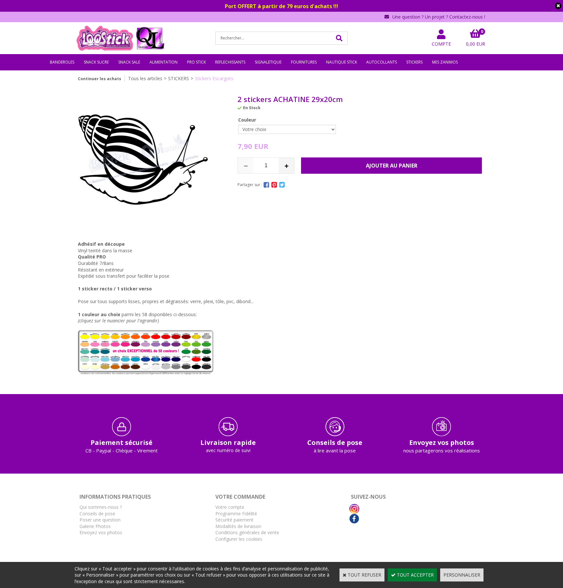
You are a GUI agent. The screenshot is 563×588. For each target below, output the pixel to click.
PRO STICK (196, 62)
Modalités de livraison (238, 526)
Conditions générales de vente (247, 532)
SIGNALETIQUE (268, 62)
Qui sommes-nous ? (100, 507)
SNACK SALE (129, 62)
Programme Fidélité (236, 513)
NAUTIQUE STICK (341, 62)
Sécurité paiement (234, 520)
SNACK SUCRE (96, 62)
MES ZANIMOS (445, 62)
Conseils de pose (97, 513)
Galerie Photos (95, 526)
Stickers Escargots (214, 78)
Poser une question (100, 520)
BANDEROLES (62, 62)
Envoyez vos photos (100, 532)
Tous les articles (145, 78)
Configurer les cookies (238, 539)
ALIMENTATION (164, 62)
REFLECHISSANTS (230, 62)
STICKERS (414, 62)
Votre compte (229, 507)
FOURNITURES (304, 62)
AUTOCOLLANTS (381, 62)
